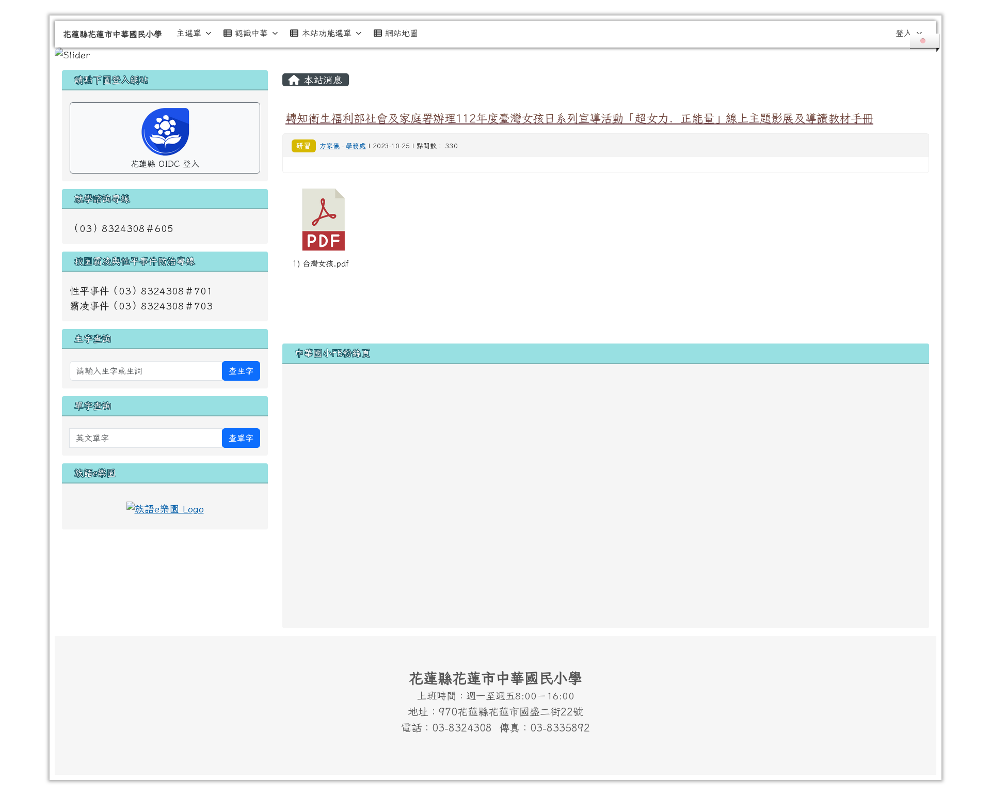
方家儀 (329, 146)
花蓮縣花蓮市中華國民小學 (112, 34)
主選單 (189, 33)
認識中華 (251, 33)
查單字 (241, 438)
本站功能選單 (326, 33)
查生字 (241, 371)
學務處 (356, 146)
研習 (303, 145)
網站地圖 (401, 33)
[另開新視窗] (165, 507)
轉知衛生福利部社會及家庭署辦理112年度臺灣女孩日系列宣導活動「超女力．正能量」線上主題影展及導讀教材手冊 (579, 118)
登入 (904, 33)
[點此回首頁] (495, 55)
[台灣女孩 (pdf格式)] (324, 220)
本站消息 (321, 80)
